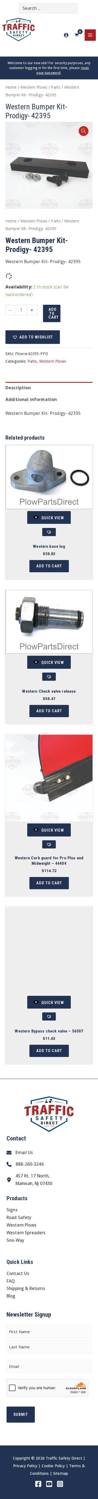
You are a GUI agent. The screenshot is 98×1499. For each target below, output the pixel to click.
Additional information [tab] (31, 399)
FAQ (11, 1281)
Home (11, 87)
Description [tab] (18, 388)
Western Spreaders (26, 1233)
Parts (55, 87)
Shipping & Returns (26, 1288)
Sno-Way (15, 1240)
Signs (12, 1210)
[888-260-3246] (25, 1164)
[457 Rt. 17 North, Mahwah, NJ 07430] (29, 1179)
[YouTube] (49, 1484)
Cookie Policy (53, 1465)
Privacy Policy (25, 1465)
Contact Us (18, 1273)
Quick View (52, 517)
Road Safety (19, 1217)
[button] (83, 131)
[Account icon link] (66, 35)
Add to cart (53, 313)
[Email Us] (20, 1152)
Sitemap (60, 1473)
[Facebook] (38, 1484)
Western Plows (33, 87)
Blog (11, 1296)
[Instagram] (60, 1484)
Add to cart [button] (49, 566)
